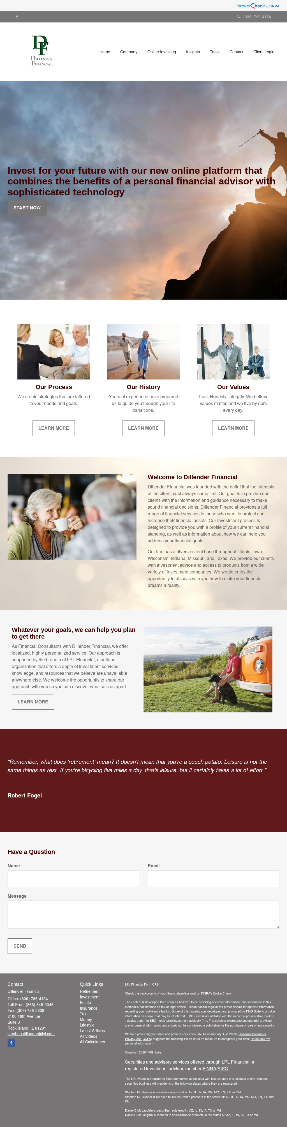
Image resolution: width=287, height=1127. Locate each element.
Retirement (89, 991)
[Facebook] (17, 16)
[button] (128, 51)
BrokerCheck (222, 993)
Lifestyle (87, 1025)
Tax (83, 1013)
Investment (89, 997)
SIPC (222, 1068)
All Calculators (92, 1041)
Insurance (89, 1008)
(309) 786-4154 (257, 16)
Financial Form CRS (145, 984)
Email (153, 866)
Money (86, 1019)
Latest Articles (92, 1030)
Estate (85, 1002)
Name (14, 866)
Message (17, 896)
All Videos (88, 1036)
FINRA (209, 1068)
